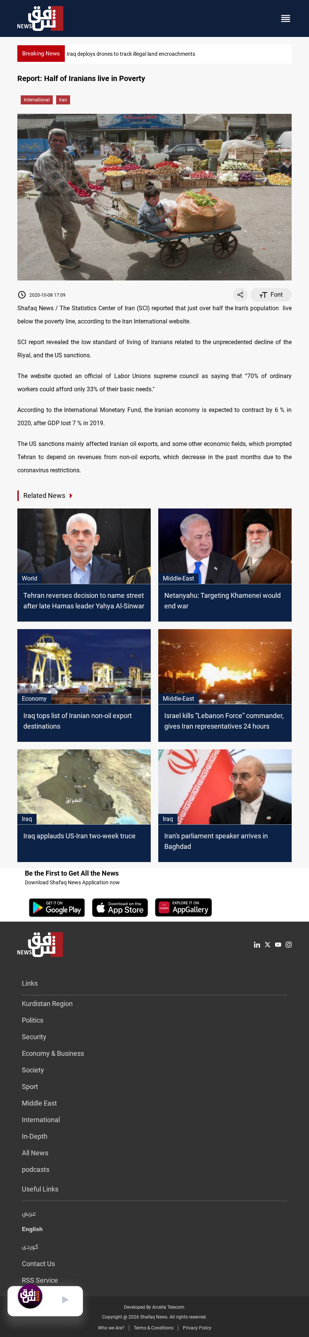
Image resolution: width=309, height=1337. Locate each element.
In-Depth (34, 1136)
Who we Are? (111, 1328)
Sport (30, 1086)
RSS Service (40, 1280)
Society (33, 1070)
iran (63, 100)
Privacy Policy (197, 1328)
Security (34, 1037)
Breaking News (41, 53)
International (37, 100)
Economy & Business (53, 1053)
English (32, 1231)
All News (35, 1153)
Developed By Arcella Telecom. (154, 1307)
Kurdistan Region (47, 1004)
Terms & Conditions (153, 1328)
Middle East (39, 1103)
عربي (29, 1214)
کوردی (30, 1247)
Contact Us (38, 1264)
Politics (32, 1020)
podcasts (35, 1169)
